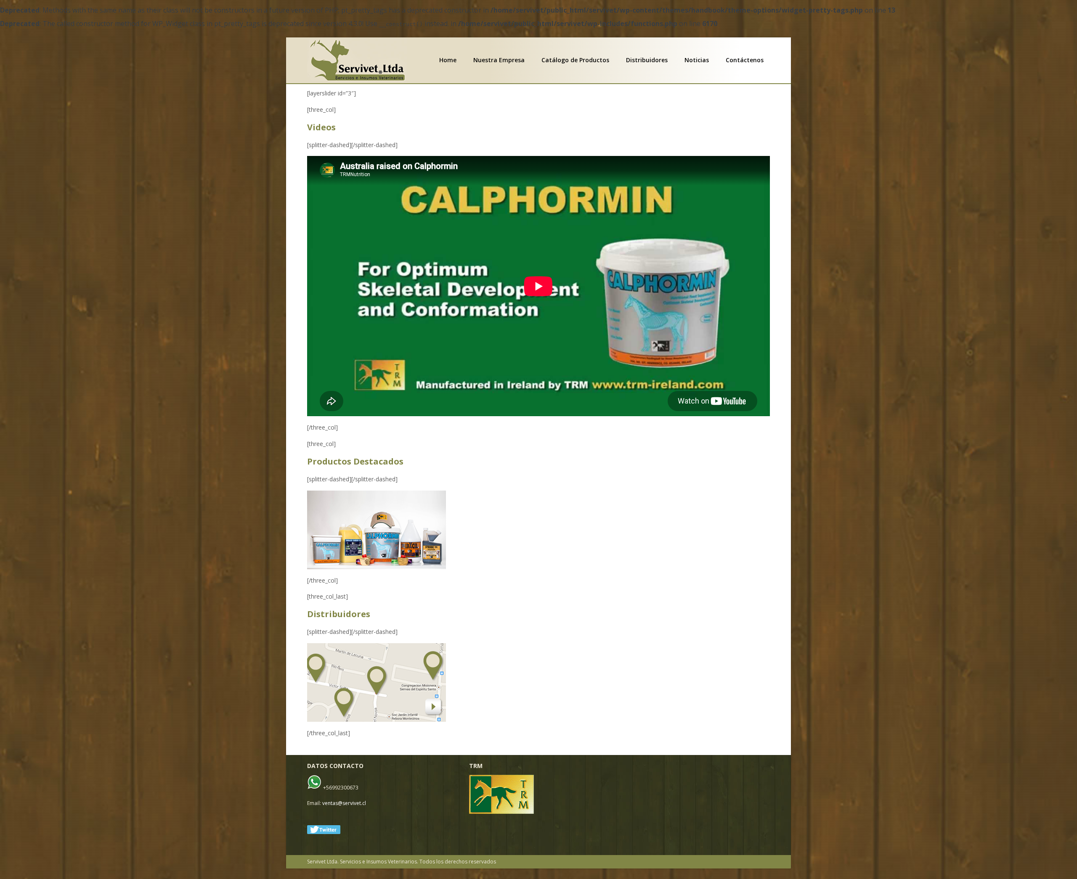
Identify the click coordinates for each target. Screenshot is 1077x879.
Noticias (696, 60)
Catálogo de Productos (575, 60)
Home (447, 60)
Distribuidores (647, 60)
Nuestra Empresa (499, 60)
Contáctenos (745, 60)
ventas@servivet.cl (344, 803)
